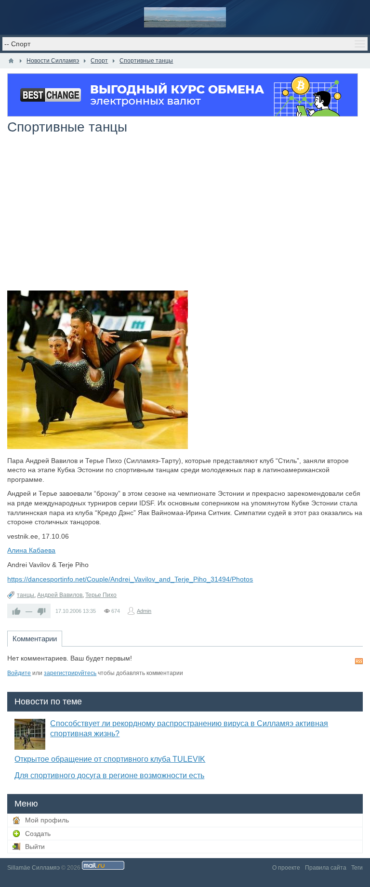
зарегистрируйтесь (70, 673)
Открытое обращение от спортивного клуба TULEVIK (109, 759)
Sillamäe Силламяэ (33, 867)
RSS (359, 661)
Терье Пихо (101, 595)
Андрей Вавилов (59, 595)
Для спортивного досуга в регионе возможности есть (109, 775)
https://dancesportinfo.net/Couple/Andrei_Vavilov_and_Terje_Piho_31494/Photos (130, 579)
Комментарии (35, 639)
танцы (25, 595)
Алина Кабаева (31, 550)
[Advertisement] (184, 218)
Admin (144, 611)
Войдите (19, 673)
